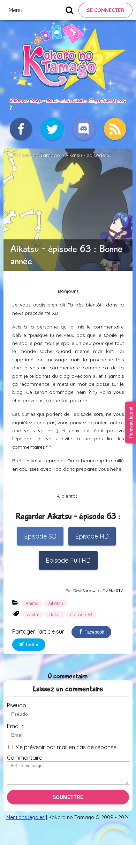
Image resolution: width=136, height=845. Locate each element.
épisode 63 (81, 614)
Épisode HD (92, 536)
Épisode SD (40, 536)
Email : (15, 726)
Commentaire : (26, 757)
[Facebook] (21, 129)
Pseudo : (18, 705)
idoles (54, 614)
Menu (15, 10)
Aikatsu (55, 603)
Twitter (31, 644)
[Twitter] (52, 129)
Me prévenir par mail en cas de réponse (65, 747)
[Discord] (84, 129)
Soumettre (68, 797)
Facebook (93, 632)
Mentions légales (25, 817)
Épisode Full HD (68, 560)
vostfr (33, 614)
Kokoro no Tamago (37, 155)
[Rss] (115, 129)
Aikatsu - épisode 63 (88, 155)
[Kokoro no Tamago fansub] (68, 93)
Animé (31, 603)
